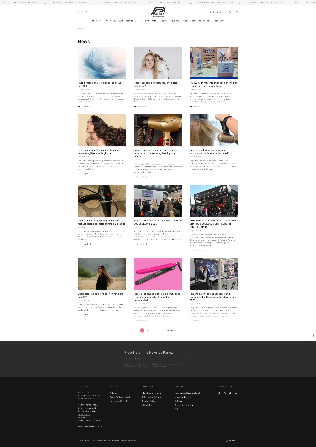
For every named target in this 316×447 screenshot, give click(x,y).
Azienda (114, 393)
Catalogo (179, 401)
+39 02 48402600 (87, 405)
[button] (230, 12)
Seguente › (171, 330)
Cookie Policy (148, 405)
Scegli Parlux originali (120, 397)
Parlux (86, 440)
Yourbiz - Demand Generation (125, 440)
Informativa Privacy (151, 397)
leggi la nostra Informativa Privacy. (152, 366)
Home (80, 28)
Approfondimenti (183, 397)
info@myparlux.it (93, 420)
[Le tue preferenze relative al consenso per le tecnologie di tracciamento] (313, 335)
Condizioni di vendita (152, 393)
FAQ (177, 409)
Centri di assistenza (184, 405)
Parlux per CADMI (118, 401)
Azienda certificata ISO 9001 (90, 427)
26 (163, 330)
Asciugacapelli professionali (187, 393)
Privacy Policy (148, 401)
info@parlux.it (90, 408)
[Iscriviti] (190, 358)
